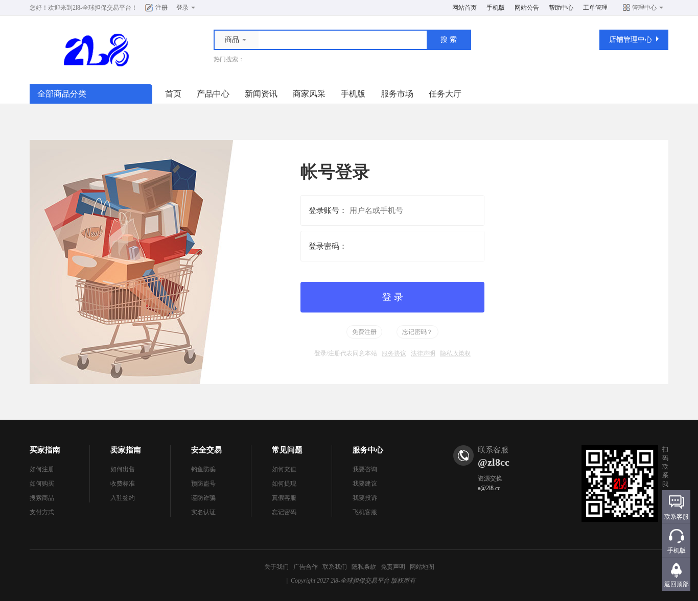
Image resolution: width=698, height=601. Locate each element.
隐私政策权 (455, 353)
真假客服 (284, 497)
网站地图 (422, 566)
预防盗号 (203, 483)
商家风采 (309, 93)
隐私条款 (364, 566)
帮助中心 (561, 7)
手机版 (495, 7)
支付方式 (42, 512)
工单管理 (595, 7)
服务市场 (397, 93)
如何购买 (42, 483)
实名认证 (203, 512)
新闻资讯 (261, 93)
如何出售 (122, 469)
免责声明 (393, 566)
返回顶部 (676, 584)
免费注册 (364, 331)
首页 (173, 93)
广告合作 (305, 566)
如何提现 (284, 483)
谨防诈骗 (203, 497)
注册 (161, 7)
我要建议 (365, 483)
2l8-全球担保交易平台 (102, 7)
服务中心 (368, 450)
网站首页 (464, 7)
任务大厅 (445, 93)
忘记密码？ (417, 331)
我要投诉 (365, 497)
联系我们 (334, 566)
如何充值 (284, 469)
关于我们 (276, 566)
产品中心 (213, 93)
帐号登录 (335, 171)
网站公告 (527, 7)
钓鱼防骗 (203, 469)
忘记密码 (284, 512)
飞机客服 (365, 512)
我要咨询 (365, 469)
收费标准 (122, 483)
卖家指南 (125, 450)
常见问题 (287, 450)
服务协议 (394, 353)
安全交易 (206, 450)
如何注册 (42, 469)
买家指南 (45, 450)
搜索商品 (42, 497)
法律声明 (423, 353)
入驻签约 (122, 497)
